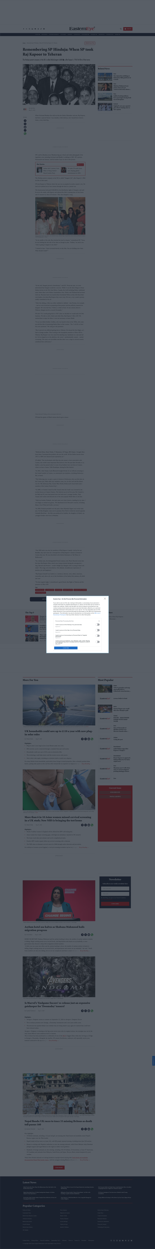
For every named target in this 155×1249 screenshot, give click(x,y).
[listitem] (77, 621)
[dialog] (77, 624)
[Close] (105, 599)
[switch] (97, 624)
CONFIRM (66, 648)
